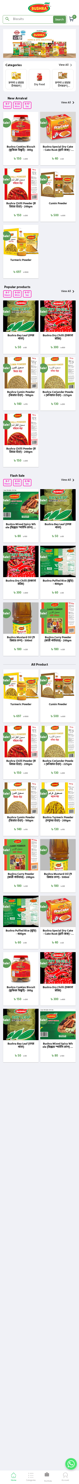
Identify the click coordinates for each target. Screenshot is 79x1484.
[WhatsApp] (71, 1464)
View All (63, 65)
